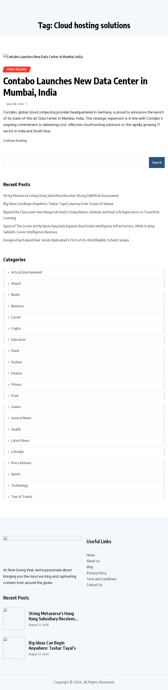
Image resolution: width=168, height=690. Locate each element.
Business (17, 306)
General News (21, 418)
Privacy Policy (96, 573)
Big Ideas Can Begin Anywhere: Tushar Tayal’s (52, 645)
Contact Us (94, 585)
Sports (16, 474)
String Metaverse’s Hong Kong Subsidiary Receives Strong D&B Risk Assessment (61, 195)
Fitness (16, 384)
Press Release (16, 69)
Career (16, 317)
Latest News (20, 440)
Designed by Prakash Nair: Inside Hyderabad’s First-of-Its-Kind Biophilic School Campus (66, 240)
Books (15, 294)
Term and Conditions (102, 579)
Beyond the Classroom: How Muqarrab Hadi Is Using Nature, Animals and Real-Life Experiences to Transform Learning (81, 215)
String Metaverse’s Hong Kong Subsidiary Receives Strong (52, 616)
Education (18, 339)
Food (14, 395)
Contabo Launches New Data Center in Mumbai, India (75, 86)
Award (16, 283)
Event (15, 351)
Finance (16, 373)
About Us (93, 561)
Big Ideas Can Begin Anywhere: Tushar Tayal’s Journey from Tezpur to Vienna (58, 204)
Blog (90, 567)
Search (156, 162)
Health (16, 429)
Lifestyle (17, 451)
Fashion (16, 362)
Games (16, 407)
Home (91, 555)
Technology (19, 485)
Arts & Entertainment (26, 272)
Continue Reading (15, 140)
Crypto (16, 328)
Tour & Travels (21, 496)
